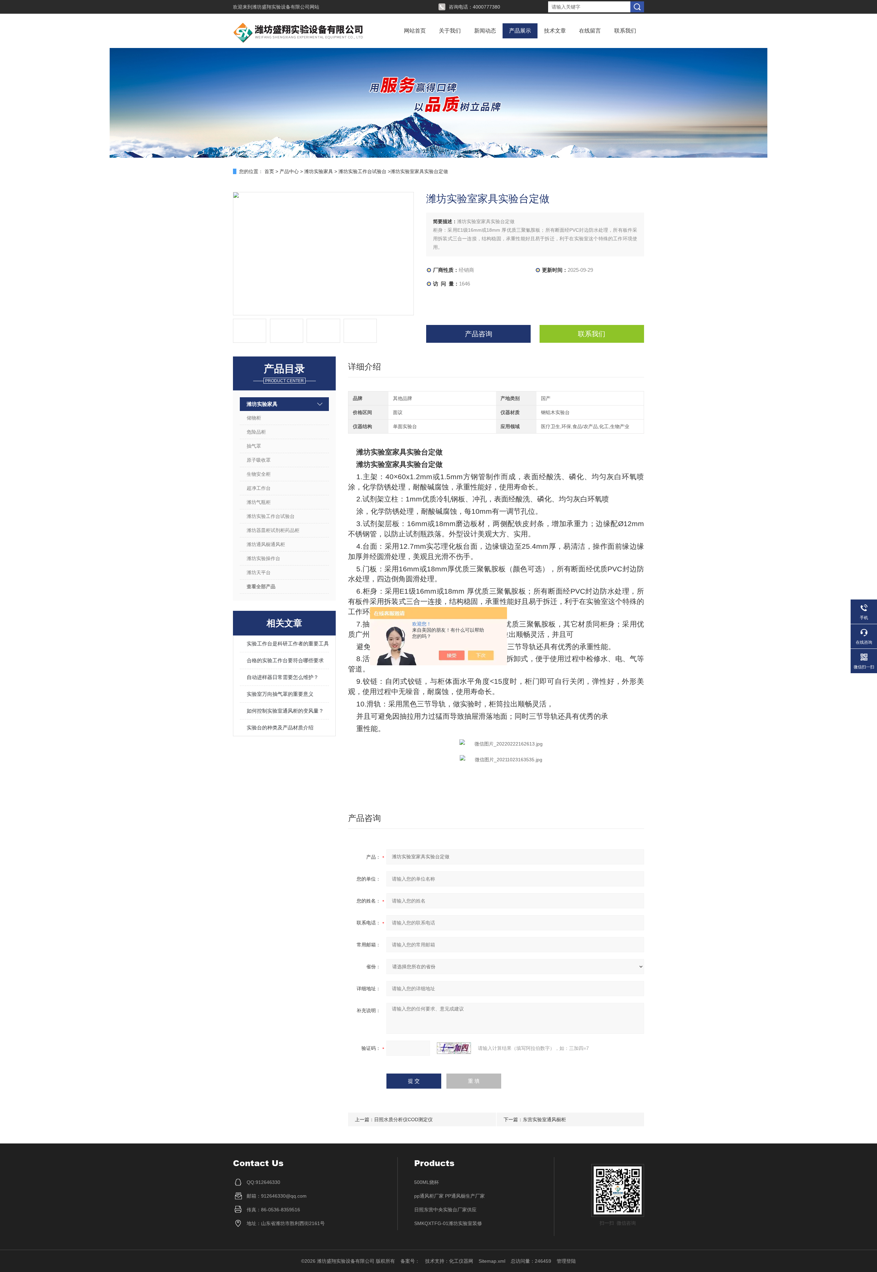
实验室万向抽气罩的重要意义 (280, 694)
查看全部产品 (261, 586)
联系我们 (625, 31)
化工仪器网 (461, 1261)
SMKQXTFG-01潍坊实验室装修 (448, 1223)
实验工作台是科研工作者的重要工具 (288, 643)
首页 (269, 171)
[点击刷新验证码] (454, 1048)
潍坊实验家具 (318, 171)
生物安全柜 (259, 474)
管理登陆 (566, 1261)
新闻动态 (485, 31)
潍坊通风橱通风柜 (266, 544)
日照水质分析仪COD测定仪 (403, 1119)
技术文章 (555, 31)
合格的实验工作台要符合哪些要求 (285, 660)
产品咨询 (478, 334)
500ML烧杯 (426, 1182)
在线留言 (590, 31)
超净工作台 (259, 488)
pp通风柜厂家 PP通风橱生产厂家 (449, 1196)
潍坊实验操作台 (263, 558)
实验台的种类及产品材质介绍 (280, 727)
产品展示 (520, 31)
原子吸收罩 (259, 460)
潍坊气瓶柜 (259, 502)
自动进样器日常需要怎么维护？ (283, 677)
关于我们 (450, 31)
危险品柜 (256, 432)
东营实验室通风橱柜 (544, 1119)
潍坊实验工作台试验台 (362, 171)
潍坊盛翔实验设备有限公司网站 (285, 7)
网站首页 (415, 31)
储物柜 (254, 418)
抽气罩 (254, 446)
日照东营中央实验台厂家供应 (445, 1209)
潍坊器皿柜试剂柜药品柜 (273, 530)
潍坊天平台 (259, 572)
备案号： (410, 1261)
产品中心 (289, 171)
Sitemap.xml (492, 1261)
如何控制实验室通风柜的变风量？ (285, 711)
